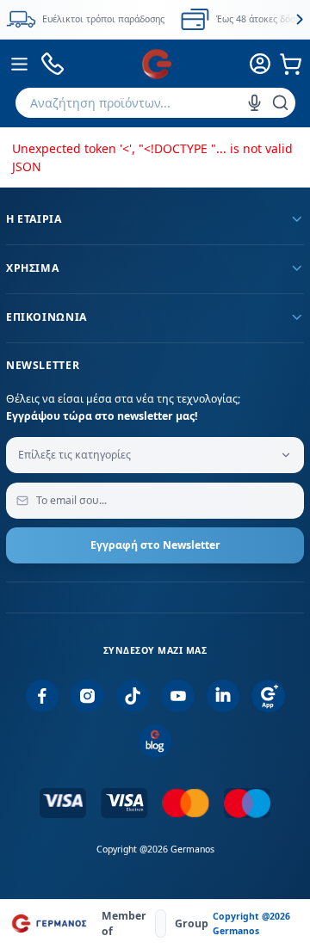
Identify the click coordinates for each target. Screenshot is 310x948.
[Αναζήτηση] (280, 103)
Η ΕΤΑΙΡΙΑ (34, 219)
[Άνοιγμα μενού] (20, 63)
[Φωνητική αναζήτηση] (254, 103)
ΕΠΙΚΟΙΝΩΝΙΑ (46, 317)
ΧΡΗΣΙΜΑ (32, 268)
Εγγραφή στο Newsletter (155, 545)
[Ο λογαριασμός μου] (261, 63)
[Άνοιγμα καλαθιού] (291, 63)
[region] (155, 19)
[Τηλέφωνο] (53, 64)
